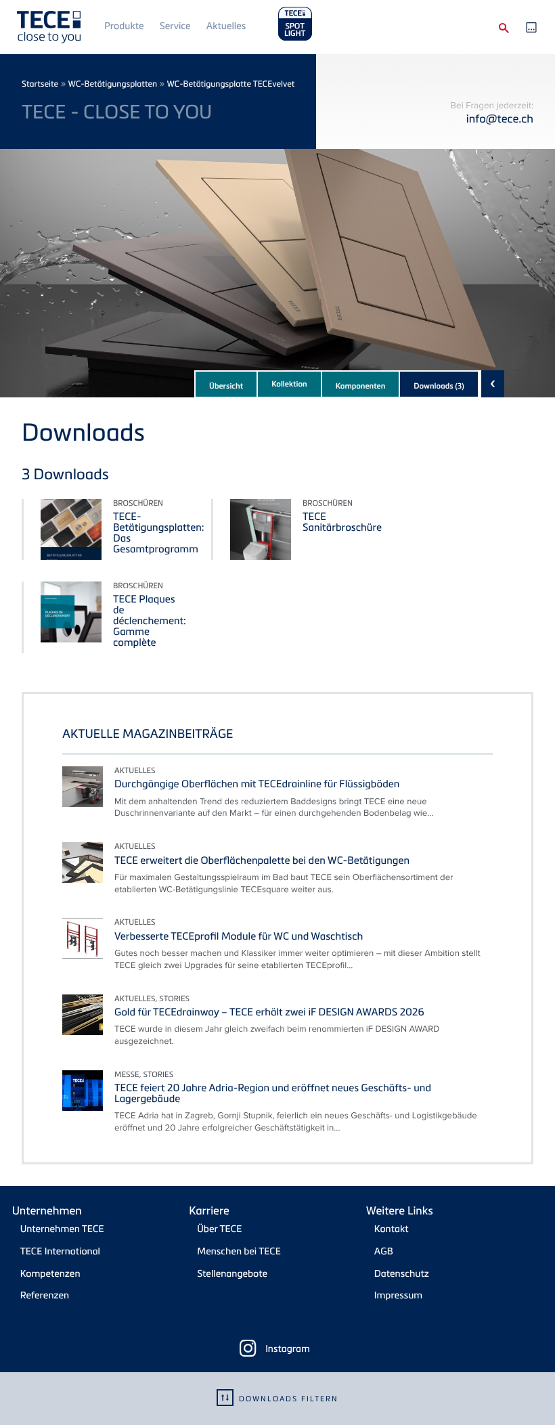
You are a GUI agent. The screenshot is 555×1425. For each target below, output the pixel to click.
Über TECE (219, 1229)
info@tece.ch (499, 118)
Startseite (40, 83)
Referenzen (44, 1295)
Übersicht (226, 386)
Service (175, 26)
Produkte (124, 26)
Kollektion (289, 384)
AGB (383, 1251)
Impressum (398, 1295)
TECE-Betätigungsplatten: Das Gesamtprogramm (158, 533)
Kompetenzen (50, 1273)
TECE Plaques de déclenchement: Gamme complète (149, 620)
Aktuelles (226, 26)
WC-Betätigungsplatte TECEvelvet (230, 83)
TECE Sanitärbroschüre (342, 522)
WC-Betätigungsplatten (113, 83)
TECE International (60, 1251)
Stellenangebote (232, 1273)
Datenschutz (401, 1273)
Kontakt (391, 1229)
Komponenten (361, 386)
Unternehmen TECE (62, 1229)
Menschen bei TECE (239, 1251)
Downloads (439, 386)
